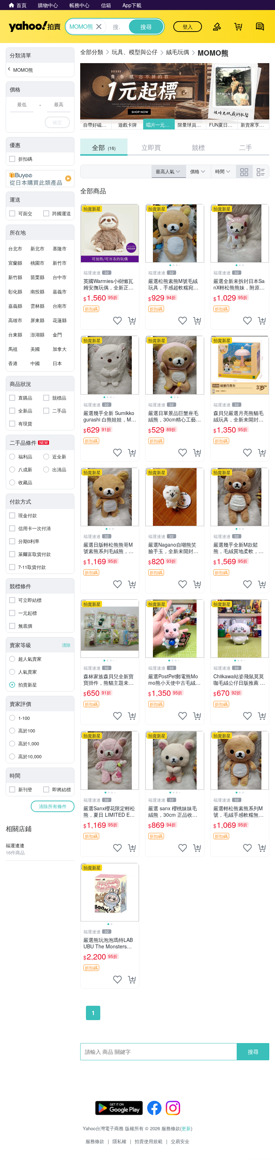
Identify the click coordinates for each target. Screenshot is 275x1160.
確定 (57, 122)
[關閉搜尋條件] (99, 26)
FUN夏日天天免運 (223, 124)
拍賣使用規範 (149, 1141)
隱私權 (119, 1141)
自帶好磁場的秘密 (97, 124)
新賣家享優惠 (255, 124)
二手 (245, 147)
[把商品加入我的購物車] (131, 320)
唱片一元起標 (160, 124)
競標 (198, 147)
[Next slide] (199, 233)
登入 (188, 26)
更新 (186, 1128)
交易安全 (180, 1141)
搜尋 (253, 1051)
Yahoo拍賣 (35, 26)
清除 (66, 645)
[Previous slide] (150, 233)
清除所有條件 (53, 806)
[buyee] (40, 178)
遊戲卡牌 (127, 124)
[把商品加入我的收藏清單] (117, 320)
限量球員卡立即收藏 (192, 124)
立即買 (151, 147)
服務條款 (95, 1141)
